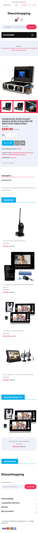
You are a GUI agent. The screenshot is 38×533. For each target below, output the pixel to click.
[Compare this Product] (22, 143)
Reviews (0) (6, 180)
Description (6, 176)
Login (34, 5)
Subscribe (30, 487)
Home (18, 46)
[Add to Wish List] (17, 143)
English (8, 5)
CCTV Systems (10, 163)
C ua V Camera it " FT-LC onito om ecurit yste (18, 375)
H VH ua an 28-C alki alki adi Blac (14, 241)
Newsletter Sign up (6, 482)
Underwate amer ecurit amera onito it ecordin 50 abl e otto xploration (20, 49)
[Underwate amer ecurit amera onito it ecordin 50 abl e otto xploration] (6, 106)
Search (31, 27)
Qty (3, 135)
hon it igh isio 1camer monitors (13, 331)
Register (24, 5)
